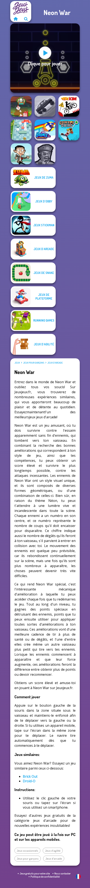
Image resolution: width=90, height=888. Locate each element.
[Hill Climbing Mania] (45, 106)
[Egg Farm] (21, 106)
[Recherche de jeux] (26, 19)
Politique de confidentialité (45, 876)
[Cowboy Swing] (68, 130)
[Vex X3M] (68, 106)
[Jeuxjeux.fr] (15, 19)
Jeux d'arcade (55, 362)
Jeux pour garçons (33, 362)
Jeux (17, 362)
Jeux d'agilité (52, 850)
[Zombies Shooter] (45, 153)
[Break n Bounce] (21, 130)
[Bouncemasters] (45, 130)
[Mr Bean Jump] (21, 153)
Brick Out (30, 776)
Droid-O (29, 781)
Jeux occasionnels (27, 850)
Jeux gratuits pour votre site (35, 873)
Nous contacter (62, 873)
